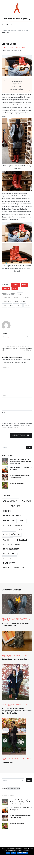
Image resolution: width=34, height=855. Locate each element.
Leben (21, 520)
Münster (15, 534)
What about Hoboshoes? (13, 568)
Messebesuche (18, 525)
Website (4, 412)
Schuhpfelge (22, 554)
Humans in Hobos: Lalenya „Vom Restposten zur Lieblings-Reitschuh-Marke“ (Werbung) (21, 461)
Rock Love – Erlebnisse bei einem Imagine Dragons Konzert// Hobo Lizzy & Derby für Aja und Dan (17, 710)
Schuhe (12, 305)
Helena (4, 50)
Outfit (23, 47)
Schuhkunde (9, 554)
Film (4, 506)
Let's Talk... (7, 525)
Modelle (22, 530)
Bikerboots (7, 298)
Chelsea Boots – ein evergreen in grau (15, 659)
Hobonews (7, 511)
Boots (16, 298)
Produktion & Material (12, 545)
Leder (23, 301)
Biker (19, 294)
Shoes (19, 305)
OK (8, 853)
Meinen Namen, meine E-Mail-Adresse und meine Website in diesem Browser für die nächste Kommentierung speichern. (17, 425)
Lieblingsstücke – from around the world (25, 348)
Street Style (9, 558)
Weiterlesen (22, 853)
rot (5, 305)
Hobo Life (17, 47)
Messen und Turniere (8, 530)
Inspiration (9, 521)
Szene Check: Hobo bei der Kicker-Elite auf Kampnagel (20, 476)
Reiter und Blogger (11, 549)
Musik (5, 535)
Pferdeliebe (21, 540)
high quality (7, 301)
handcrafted (25, 298)
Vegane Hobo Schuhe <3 (17, 483)
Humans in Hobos (12, 515)
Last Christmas (7, 762)
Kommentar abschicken (21, 435)
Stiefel (27, 305)
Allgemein (5, 47)
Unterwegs (9, 563)
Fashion (11, 47)
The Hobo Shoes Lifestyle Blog (17, 18)
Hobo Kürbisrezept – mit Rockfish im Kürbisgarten (21, 468)
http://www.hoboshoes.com (13, 337)
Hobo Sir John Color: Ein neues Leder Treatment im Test (15, 624)
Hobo (16, 301)
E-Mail (4, 404)
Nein (13, 853)
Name (4, 395)
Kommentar (5, 367)
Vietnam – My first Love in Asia (9, 348)
